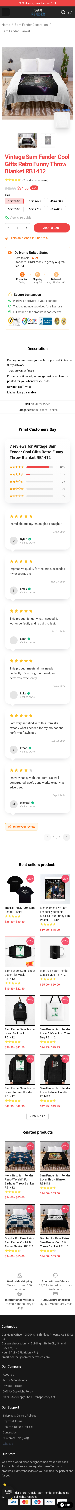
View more (37, 1116)
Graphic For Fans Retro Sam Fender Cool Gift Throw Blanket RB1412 (19, 1242)
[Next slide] (67, 83)
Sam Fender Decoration (31, 25)
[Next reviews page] (66, 837)
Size (7, 194)
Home (6, 25)
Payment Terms (12, 1421)
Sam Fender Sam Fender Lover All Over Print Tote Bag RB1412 (55, 1033)
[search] (63, 12)
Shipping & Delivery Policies (19, 1415)
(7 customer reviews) (35, 180)
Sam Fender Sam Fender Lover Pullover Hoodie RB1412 (20, 1092)
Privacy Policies (12, 1385)
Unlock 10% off (8, 1492)
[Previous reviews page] (47, 837)
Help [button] (67, 1505)
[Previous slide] (8, 83)
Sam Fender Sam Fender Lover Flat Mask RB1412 (20, 974)
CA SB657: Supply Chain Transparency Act (29, 1397)
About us (8, 1374)
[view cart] (69, 12)
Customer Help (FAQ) (16, 1438)
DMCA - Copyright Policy (18, 1391)
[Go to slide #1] (27, 140)
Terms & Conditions (15, 1380)
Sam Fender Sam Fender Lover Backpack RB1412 (20, 1033)
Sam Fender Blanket (16, 31)
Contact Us (10, 1432)
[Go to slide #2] (48, 140)
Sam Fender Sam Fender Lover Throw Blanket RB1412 (55, 1179)
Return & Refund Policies (18, 1426)
